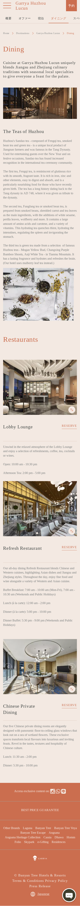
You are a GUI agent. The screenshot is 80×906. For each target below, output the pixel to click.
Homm (71, 837)
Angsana (54, 832)
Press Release (39, 885)
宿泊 (41, 18)
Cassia (47, 837)
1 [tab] (36, 532)
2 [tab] (40, 532)
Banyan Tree (43, 828)
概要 (8, 18)
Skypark (29, 842)
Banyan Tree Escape (33, 832)
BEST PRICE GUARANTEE (40, 810)
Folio (18, 842)
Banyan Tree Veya (65, 828)
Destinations (23, 33)
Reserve (69, 425)
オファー (25, 18)
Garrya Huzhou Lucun (48, 33)
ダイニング (58, 18)
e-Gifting (43, 842)
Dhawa (59, 837)
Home (6, 33)
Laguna (27, 828)
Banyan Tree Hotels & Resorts (42, 874)
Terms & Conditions (28, 880)
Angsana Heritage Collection (22, 837)
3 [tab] (43, 532)
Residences (58, 842)
